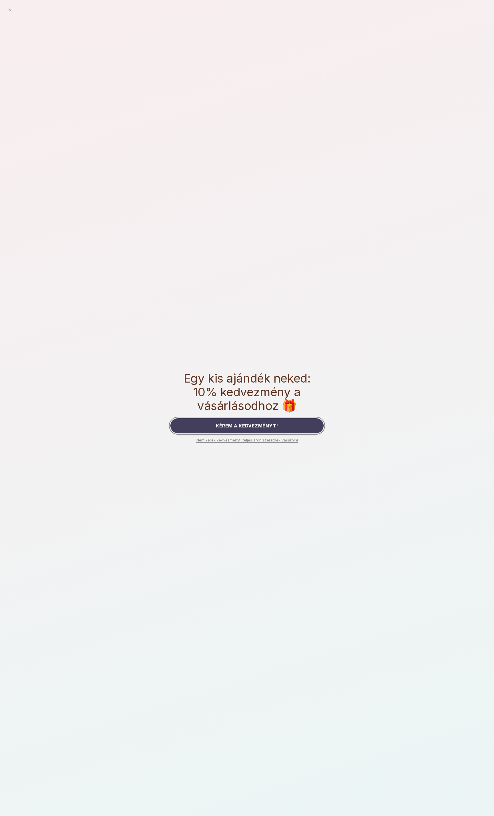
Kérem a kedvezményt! (247, 426)
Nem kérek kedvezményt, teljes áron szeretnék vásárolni (247, 440)
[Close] (10, 10)
